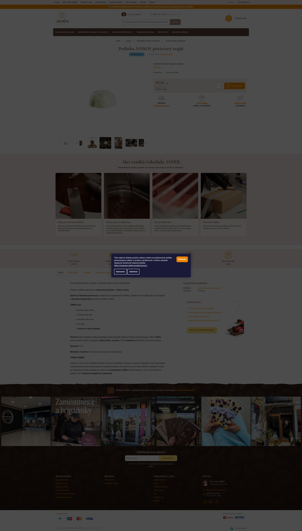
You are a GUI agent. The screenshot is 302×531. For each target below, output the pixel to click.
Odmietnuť (133, 272)
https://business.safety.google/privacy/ (130, 265)
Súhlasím (182, 259)
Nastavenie (120, 272)
